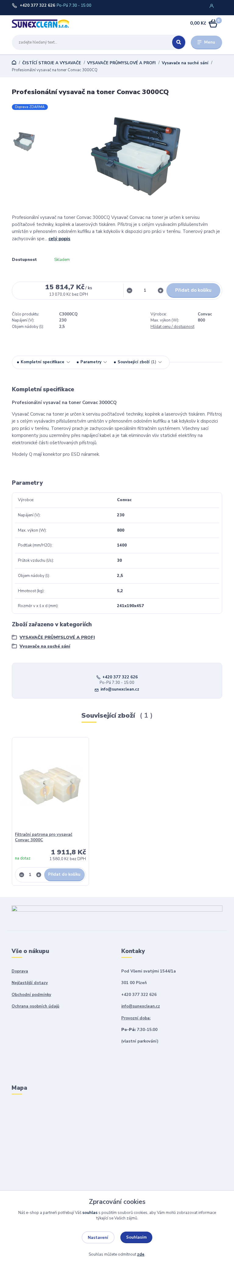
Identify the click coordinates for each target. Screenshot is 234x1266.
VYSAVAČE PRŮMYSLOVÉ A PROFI (121, 63)
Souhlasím (136, 1237)
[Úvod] (40, 23)
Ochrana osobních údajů (35, 1006)
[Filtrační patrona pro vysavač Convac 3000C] (50, 786)
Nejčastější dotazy (30, 983)
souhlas (90, 1212)
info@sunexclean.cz (120, 689)
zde (140, 1254)
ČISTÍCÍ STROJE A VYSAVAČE (51, 63)
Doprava (20, 971)
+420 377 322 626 (37, 5)
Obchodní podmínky (31, 994)
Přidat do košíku (193, 290)
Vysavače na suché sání (185, 63)
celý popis (59, 239)
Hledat (178, 42)
